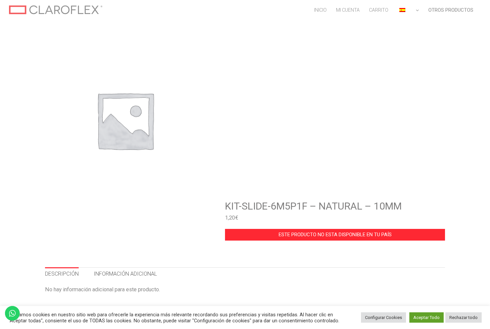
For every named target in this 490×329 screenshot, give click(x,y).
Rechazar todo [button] (463, 317)
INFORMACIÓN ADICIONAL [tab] (125, 274)
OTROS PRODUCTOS (450, 10)
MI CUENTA (348, 10)
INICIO (320, 10)
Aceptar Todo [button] (426, 317)
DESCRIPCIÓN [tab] (62, 274)
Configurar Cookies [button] (383, 317)
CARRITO (378, 10)
